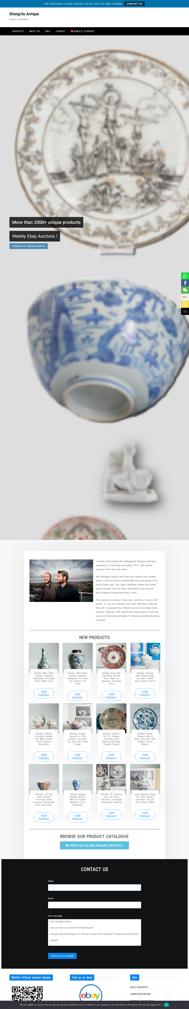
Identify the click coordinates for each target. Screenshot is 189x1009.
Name (51, 881)
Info (47, 31)
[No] (185, 1004)
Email (50, 898)
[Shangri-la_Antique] (185, 290)
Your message (55, 916)
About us (34, 31)
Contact (60, 31)
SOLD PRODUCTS (139, 987)
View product (43, 693)
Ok (166, 1005)
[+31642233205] (185, 276)
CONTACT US (134, 3)
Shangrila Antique (24, 14)
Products (18, 31)
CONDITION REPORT (140, 994)
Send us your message (62, 956)
